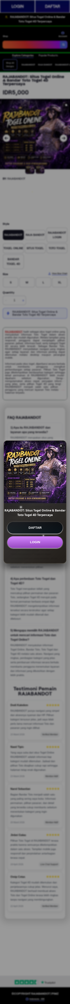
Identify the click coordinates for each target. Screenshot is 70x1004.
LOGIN (35, 542)
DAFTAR (35, 527)
